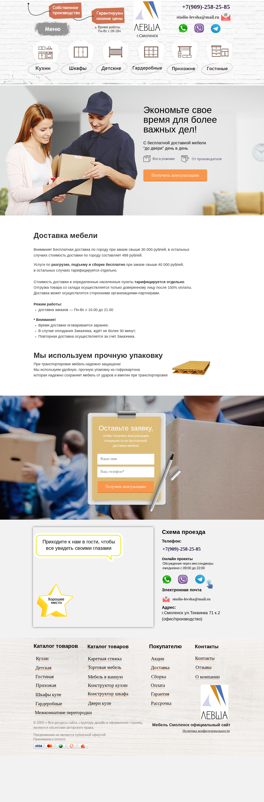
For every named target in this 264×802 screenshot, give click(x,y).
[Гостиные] (217, 75)
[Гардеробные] (147, 74)
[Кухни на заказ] (43, 74)
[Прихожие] (183, 74)
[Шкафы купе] (78, 74)
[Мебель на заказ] (147, 30)
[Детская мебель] (112, 74)
